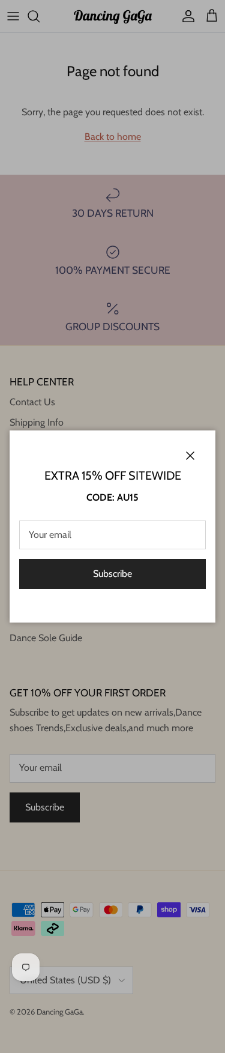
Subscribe (112, 573)
